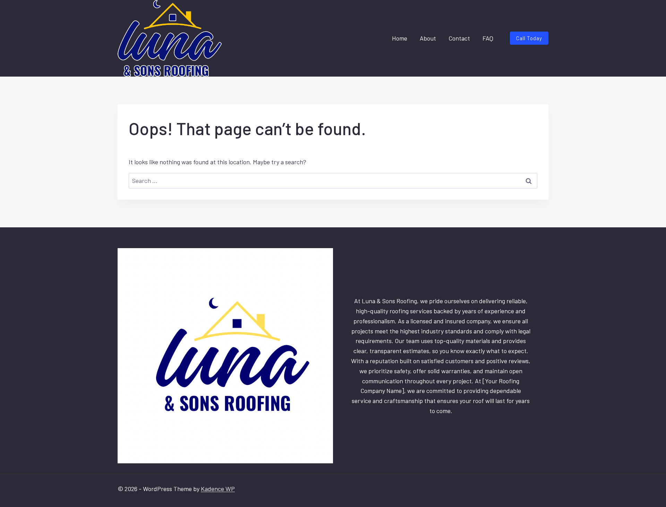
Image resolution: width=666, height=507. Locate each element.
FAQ (488, 38)
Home (399, 38)
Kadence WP (218, 488)
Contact (459, 38)
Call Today (529, 38)
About (428, 38)
